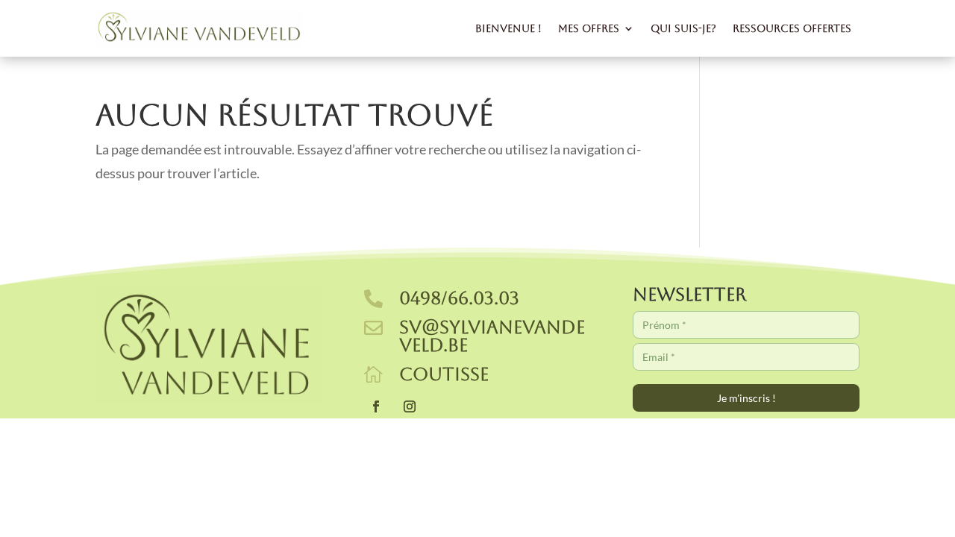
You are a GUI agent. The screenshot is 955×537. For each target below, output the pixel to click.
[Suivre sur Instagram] (410, 406)
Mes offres (588, 28)
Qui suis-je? (683, 28)
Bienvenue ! (508, 28)
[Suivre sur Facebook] (376, 406)
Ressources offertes (792, 28)
